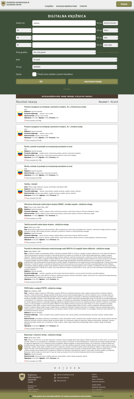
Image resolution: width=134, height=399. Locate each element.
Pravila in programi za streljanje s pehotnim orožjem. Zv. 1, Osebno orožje (53, 126)
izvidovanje (69, 320)
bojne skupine (39, 237)
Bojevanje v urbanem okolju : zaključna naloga (42, 334)
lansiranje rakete (58, 320)
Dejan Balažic (33, 251)
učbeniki (73, 193)
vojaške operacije (51, 356)
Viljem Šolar (40, 207)
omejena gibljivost (89, 237)
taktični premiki (78, 237)
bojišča (37, 213)
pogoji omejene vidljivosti (55, 277)
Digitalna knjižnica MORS (66, 6)
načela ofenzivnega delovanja (107, 275)
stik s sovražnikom (47, 322)
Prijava (124, 4)
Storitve (83, 6)
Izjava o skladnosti (97, 379)
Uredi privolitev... (98, 396)
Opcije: (19, 74)
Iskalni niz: (20, 23)
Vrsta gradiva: (22, 52)
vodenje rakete (47, 320)
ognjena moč (42, 277)
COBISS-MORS (96, 385)
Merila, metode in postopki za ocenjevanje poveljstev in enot (48, 146)
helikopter (105, 320)
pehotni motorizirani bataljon (67, 155)
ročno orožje (44, 116)
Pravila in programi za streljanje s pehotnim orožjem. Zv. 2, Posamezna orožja (55, 106)
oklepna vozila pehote (94, 320)
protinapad (107, 322)
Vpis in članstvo (63, 378)
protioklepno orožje (56, 318)
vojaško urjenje (65, 193)
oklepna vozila (44, 213)
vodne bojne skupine (69, 213)
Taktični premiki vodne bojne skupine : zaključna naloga (46, 224)
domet (103, 318)
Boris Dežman (33, 291)
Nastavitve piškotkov (98, 381)
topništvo (27, 324)
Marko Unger (33, 187)
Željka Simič (32, 227)
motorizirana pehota (50, 155)
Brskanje (70, 96)
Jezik (18, 59)
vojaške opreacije (54, 193)
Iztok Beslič (60, 187)
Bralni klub (61, 380)
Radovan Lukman (42, 187)
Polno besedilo (30, 120)
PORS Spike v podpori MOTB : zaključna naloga (42, 288)
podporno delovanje (80, 320)
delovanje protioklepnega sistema (82, 322)
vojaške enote (39, 155)
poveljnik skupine (91, 318)
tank (99, 318)
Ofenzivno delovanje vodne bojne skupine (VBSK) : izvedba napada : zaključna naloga (58, 204)
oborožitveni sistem (69, 318)
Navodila (88, 96)
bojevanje (79, 356)
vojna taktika (44, 193)
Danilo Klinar (32, 338)
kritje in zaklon (58, 322)
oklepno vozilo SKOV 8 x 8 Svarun (45, 275)
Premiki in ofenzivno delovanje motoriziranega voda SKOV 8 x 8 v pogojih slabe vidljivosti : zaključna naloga (67, 248)
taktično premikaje (30, 322)
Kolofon (94, 374)
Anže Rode (52, 187)
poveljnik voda (81, 318)
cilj (65, 320)
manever (111, 320)
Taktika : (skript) (30, 184)
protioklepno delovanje (42, 318)
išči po (99, 23)
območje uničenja (36, 320)
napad (92, 213)
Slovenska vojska (101, 237)
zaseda (39, 322)
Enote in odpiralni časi (65, 375)
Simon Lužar (32, 207)
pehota (37, 116)
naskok (96, 322)
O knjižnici (49, 6)
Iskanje (63, 96)
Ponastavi (67, 89)
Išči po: (19, 67)
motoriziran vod (92, 275)
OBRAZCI (95, 377)
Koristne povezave (98, 387)
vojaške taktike (54, 237)
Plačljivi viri (80, 96)
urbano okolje (70, 356)
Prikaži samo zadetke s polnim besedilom (55, 74)
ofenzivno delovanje (83, 213)
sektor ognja (68, 322)
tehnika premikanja (63, 275)
